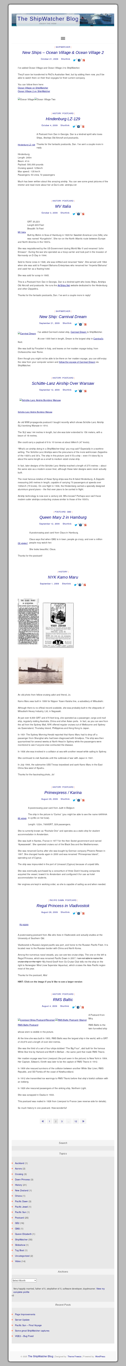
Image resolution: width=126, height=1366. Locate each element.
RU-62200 (24, 924)
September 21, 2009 (49, 323)
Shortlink (65, 58)
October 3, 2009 (49, 212)
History (57, 113)
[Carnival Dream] (27, 331)
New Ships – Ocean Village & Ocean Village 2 (63, 52)
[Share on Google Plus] (84, 58)
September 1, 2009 (49, 583)
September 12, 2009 (49, 389)
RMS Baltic (63, 999)
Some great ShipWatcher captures (32, 1330)
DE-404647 (23, 543)
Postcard (67, 113)
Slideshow (20, 1244)
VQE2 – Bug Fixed (24, 1336)
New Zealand (21, 1190)
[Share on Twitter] (74, 58)
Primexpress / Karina (63, 792)
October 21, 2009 (49, 58)
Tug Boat (19, 1250)
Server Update (22, 1319)
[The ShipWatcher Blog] (63, 13)
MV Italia (63, 206)
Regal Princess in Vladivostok (63, 905)
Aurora (18, 1168)
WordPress (100, 1356)
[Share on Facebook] (79, 58)
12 (76, 1121)
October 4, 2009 (49, 125)
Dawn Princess (22, 1179)
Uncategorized (22, 1255)
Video (18, 1261)
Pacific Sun (20, 1212)
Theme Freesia (74, 1356)
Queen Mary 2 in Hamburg (63, 517)
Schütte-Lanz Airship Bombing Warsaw (35, 412)
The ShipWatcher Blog (48, 19)
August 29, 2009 (49, 798)
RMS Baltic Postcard (28, 1024)
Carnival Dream (79, 331)
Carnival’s (98, 338)
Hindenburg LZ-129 (63, 119)
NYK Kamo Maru (63, 577)
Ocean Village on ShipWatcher (33, 87)
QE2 (17, 1223)
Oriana (18, 1195)
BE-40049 (22, 818)
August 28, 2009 (49, 912)
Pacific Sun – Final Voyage (28, 1325)
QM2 (69, 511)
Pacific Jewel (21, 1206)
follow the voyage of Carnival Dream (77, 361)
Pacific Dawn (57, 900)
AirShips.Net (64, 285)
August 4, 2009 (49, 1006)
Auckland (19, 1163)
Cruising (19, 1174)
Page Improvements (25, 1314)
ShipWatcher (63, 47)
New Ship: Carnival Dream (63, 316)
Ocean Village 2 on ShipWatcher (34, 91)
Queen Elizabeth (23, 1233)
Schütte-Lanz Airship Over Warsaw (63, 383)
